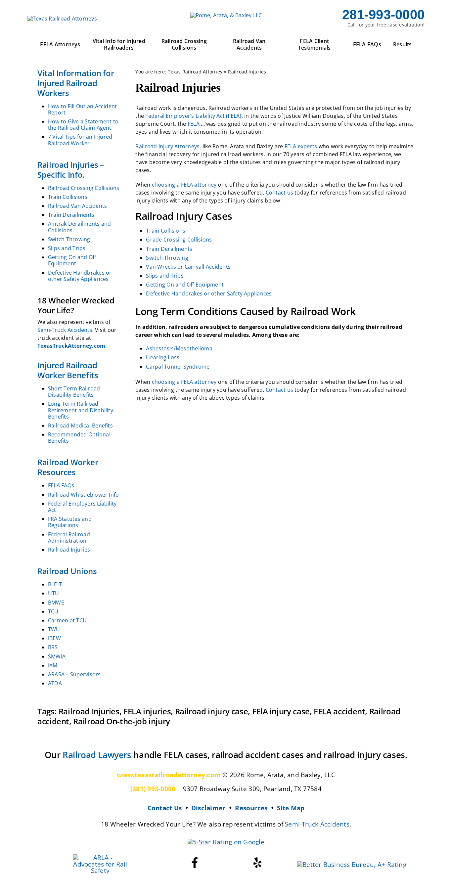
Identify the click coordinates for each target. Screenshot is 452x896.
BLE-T (55, 584)
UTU (53, 593)
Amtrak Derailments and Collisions (79, 227)
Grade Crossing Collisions (179, 239)
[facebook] (194, 862)
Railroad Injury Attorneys (167, 146)
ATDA (55, 683)
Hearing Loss (162, 357)
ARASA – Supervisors (74, 674)
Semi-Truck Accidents (64, 330)
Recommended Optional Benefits (79, 437)
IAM (53, 665)
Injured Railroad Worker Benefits (67, 370)
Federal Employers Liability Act (82, 507)
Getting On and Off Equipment (72, 260)
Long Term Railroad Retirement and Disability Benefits (80, 410)
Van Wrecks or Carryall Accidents (188, 266)
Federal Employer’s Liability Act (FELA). (194, 115)
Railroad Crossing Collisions (83, 188)
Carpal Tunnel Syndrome (177, 366)
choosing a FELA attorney (184, 184)
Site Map (290, 807)
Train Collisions (67, 197)
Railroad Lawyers (97, 755)
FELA (194, 123)
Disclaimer (208, 807)
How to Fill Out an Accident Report (82, 109)
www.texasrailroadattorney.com (169, 774)
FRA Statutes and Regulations (70, 522)
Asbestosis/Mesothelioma (179, 348)
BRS (53, 647)
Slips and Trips (67, 248)
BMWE (56, 602)
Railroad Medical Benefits (80, 425)
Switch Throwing (69, 239)
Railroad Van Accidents (77, 205)
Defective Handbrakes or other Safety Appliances (80, 276)
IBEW (54, 638)
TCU (53, 611)
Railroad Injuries (69, 549)
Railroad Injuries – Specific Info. (70, 169)
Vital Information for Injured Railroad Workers (75, 82)
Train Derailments (71, 214)
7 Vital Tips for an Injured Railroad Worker (80, 140)
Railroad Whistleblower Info (83, 494)
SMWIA (57, 656)
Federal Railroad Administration (69, 537)
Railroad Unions (67, 570)
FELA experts (301, 146)
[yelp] (257, 862)
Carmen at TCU (67, 620)
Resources (251, 807)
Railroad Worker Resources (67, 467)
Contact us (279, 192)
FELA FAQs (61, 485)
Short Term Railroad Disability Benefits (74, 391)
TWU (54, 629)
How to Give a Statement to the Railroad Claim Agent (83, 124)
